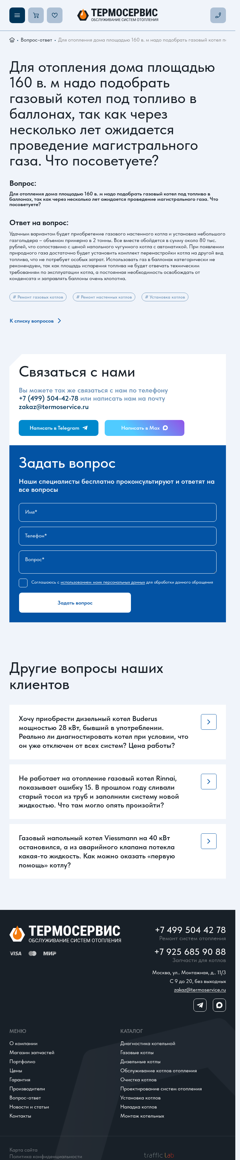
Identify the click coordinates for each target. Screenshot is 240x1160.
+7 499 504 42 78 (190, 930)
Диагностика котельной (147, 1043)
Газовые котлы (137, 1052)
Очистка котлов (138, 1079)
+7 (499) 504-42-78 (48, 398)
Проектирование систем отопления (161, 1088)
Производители (27, 1088)
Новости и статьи (29, 1106)
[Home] (117, 15)
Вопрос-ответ (36, 40)
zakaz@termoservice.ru (54, 406)
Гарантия (19, 1079)
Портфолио (22, 1061)
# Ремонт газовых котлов (38, 296)
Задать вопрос (75, 603)
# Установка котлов (165, 296)
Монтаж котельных (142, 1116)
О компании (23, 1043)
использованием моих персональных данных (103, 582)
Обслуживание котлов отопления (158, 1070)
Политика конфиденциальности (45, 1156)
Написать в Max (140, 428)
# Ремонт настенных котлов (104, 296)
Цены (15, 1070)
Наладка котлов (138, 1106)
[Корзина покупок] (36, 15)
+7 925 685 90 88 (190, 951)
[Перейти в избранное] (54, 15)
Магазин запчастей (31, 1052)
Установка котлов (140, 1097)
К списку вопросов (32, 321)
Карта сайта (23, 1150)
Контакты (20, 1116)
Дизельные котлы (140, 1061)
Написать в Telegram (54, 428)
